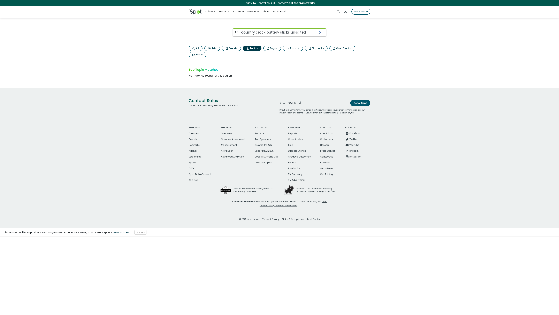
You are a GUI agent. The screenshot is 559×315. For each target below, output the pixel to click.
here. (324, 201)
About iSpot (327, 133)
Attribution (227, 151)
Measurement (229, 145)
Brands (232, 48)
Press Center (327, 151)
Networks (194, 145)
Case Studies (344, 48)
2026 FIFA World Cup (266, 156)
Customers (326, 139)
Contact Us (326, 156)
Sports (192, 162)
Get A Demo (361, 11)
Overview (194, 133)
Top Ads (259, 133)
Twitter (353, 139)
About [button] (266, 11)
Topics (253, 48)
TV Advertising (296, 180)
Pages (273, 48)
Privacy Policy (286, 113)
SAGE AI (193, 180)
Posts (199, 54)
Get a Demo (327, 168)
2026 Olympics (263, 162)
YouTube (354, 145)
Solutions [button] (210, 11)
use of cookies (121, 232)
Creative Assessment (233, 139)
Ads (213, 48)
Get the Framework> (301, 3)
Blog (290, 145)
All (197, 48)
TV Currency (295, 174)
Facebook (355, 133)
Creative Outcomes (299, 156)
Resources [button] (253, 11)
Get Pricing (326, 174)
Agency (193, 151)
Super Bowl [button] (279, 11)
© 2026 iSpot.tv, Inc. (249, 219)
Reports (294, 48)
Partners (325, 162)
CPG (191, 168)
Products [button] (224, 11)
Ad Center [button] (238, 11)
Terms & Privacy (270, 219)
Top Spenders (263, 139)
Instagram (355, 156)
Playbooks (317, 48)
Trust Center (313, 219)
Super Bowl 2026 (264, 151)
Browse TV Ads (263, 145)
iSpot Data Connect (200, 174)
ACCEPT (140, 232)
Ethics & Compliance (293, 219)
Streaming (195, 156)
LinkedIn (354, 151)
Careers (324, 145)
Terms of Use (303, 113)
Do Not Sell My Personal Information (278, 205)
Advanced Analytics (232, 156)
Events (292, 162)
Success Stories (297, 151)
